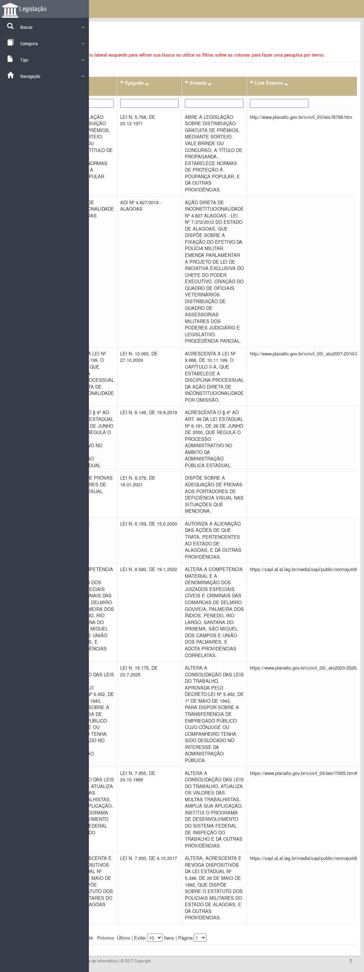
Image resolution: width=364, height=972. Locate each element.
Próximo (105, 937)
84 (90, 937)
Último (123, 937)
